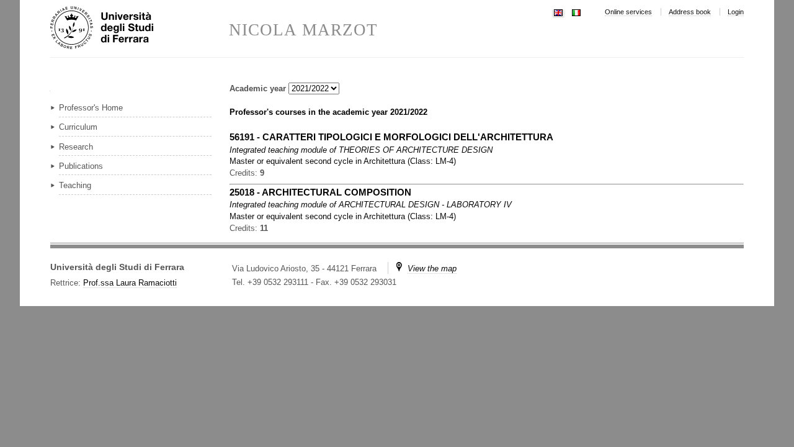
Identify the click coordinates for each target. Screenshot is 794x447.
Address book (690, 12)
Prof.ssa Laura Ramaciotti (130, 282)
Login (736, 12)
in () (343, 161)
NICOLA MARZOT (303, 30)
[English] (558, 11)
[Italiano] (576, 11)
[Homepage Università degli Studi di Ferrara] (139, 28)
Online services (628, 12)
